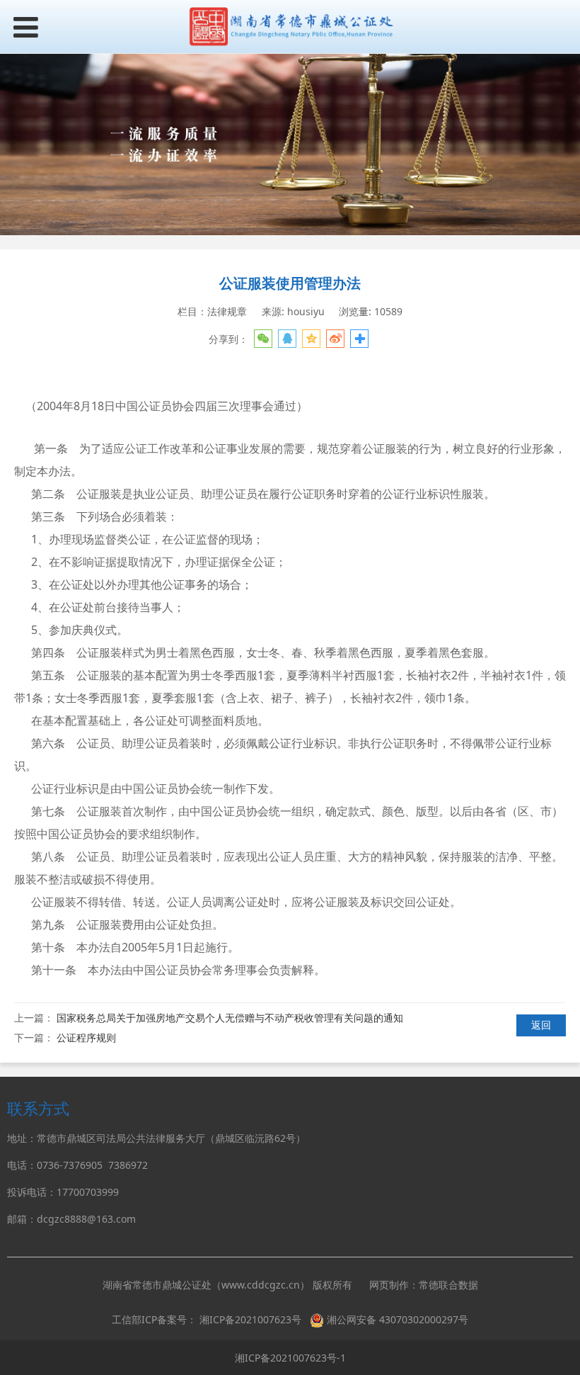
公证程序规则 (86, 1037)
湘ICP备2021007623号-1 (290, 1357)
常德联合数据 (448, 1284)
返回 (541, 1024)
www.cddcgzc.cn (260, 1284)
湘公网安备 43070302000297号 (397, 1319)
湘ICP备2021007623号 (250, 1319)
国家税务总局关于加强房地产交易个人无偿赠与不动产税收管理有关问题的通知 (230, 1017)
